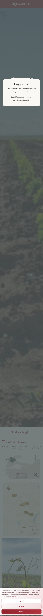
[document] (21, 308)
